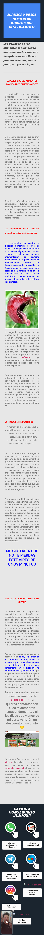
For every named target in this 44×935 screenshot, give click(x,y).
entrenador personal (14, 768)
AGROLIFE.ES (20, 700)
